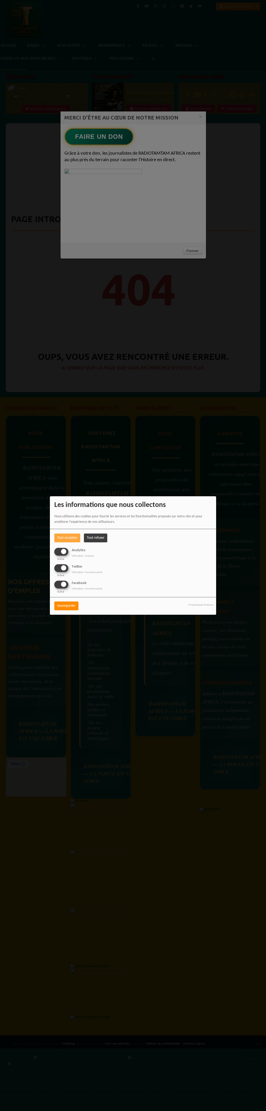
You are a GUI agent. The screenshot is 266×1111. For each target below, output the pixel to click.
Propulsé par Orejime (201, 605)
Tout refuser (95, 538)
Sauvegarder (66, 606)
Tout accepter (67, 538)
